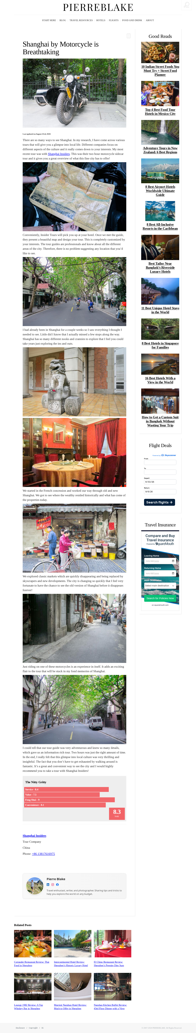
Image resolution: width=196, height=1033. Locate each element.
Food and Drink (132, 20)
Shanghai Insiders (59, 153)
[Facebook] (57, 885)
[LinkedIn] (48, 885)
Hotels (100, 20)
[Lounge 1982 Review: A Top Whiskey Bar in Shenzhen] (33, 986)
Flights (114, 20)
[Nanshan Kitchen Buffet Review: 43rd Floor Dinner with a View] (112, 986)
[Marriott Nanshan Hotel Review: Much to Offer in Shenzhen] (72, 986)
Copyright (33, 1028)
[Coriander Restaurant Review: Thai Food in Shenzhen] (33, 944)
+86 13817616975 (43, 853)
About (150, 20)
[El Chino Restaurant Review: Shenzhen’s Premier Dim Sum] (112, 944)
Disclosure (20, 1028)
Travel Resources (81, 20)
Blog (63, 20)
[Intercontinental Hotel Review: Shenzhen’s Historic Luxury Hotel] (72, 944)
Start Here (49, 20)
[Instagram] (52, 885)
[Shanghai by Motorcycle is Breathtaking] (74, 93)
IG (42, 1028)
